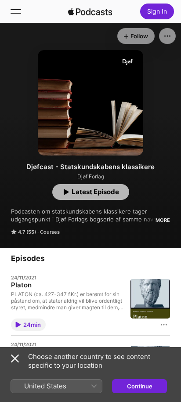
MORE (163, 220)
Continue (139, 386)
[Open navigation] (15, 11)
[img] (90, 11)
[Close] (15, 358)
